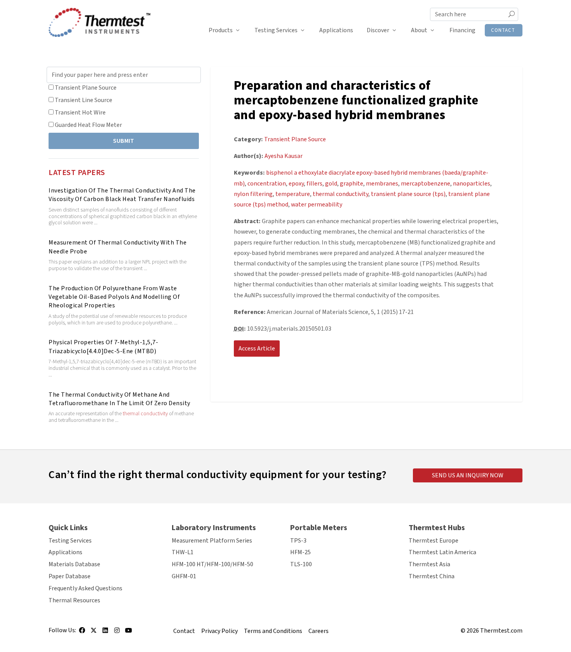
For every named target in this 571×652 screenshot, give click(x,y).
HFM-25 (300, 552)
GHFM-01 (184, 576)
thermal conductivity (145, 414)
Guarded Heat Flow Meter (88, 125)
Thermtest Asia (429, 564)
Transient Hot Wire (80, 112)
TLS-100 (301, 564)
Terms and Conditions (273, 631)
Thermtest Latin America (442, 552)
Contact (503, 30)
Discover (378, 30)
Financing (462, 30)
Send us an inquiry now (467, 475)
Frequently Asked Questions (85, 588)
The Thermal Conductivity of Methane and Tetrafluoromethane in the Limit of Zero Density (119, 399)
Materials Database (74, 564)
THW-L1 (182, 552)
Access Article (256, 348)
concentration (266, 183)
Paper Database (70, 576)
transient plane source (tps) (408, 194)
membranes (382, 183)
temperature (292, 194)
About (419, 30)
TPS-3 (298, 540)
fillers (314, 183)
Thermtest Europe (433, 540)
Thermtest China (431, 576)
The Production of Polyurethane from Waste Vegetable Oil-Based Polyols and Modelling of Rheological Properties (114, 297)
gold (331, 183)
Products (221, 30)
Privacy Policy (219, 631)
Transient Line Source (83, 100)
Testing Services (276, 30)
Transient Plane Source (86, 87)
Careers (318, 631)
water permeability (316, 204)
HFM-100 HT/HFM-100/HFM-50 (212, 564)
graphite (351, 183)
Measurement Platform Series (212, 540)
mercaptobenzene (425, 183)
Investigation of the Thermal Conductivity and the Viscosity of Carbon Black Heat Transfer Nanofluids (122, 194)
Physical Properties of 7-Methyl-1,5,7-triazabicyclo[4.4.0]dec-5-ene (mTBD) (103, 346)
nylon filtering (253, 194)
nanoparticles (471, 183)
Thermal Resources (74, 600)
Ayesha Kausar (284, 156)
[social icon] (82, 633)
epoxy (296, 183)
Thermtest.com (501, 630)
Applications (336, 30)
